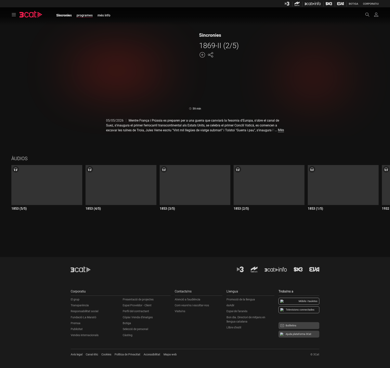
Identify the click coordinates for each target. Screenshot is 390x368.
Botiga (353, 3)
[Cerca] (369, 14)
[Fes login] (376, 14)
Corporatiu (371, 3)
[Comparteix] (210, 55)
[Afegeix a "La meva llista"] (202, 55)
